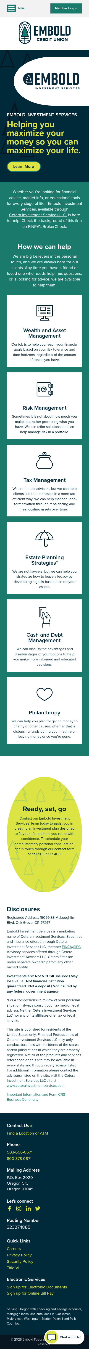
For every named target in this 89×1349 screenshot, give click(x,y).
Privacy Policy (19, 1255)
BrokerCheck (54, 227)
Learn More (23, 166)
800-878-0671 (19, 1159)
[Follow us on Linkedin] (28, 1209)
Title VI (13, 1268)
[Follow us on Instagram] (18, 1209)
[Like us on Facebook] (9, 1209)
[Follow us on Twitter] (37, 1209)
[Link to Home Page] (44, 33)
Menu (21, 8)
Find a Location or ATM (27, 1133)
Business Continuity (23, 1099)
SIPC (77, 946)
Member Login (66, 8)
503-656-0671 (19, 1152)
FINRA (67, 946)
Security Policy (20, 1261)
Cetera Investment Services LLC (37, 215)
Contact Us (19, 1125)
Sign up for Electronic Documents (37, 1287)
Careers (14, 1249)
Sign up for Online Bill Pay (30, 1293)
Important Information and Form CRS (36, 1094)
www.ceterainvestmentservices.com (35, 1085)
